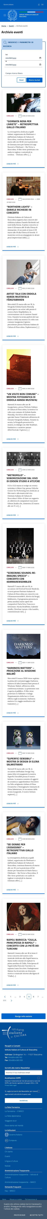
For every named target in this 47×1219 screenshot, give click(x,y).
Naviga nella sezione (23, 1016)
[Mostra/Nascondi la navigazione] (4, 15)
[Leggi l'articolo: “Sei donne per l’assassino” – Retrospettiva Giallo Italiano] (23, 825)
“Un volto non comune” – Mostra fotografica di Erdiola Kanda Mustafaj (23, 397)
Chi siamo (9, 1151)
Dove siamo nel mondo (14, 1125)
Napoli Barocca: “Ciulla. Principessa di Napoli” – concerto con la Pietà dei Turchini (23, 944)
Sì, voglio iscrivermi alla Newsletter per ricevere (21, 1091)
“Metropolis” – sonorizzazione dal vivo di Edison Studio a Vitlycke (23, 478)
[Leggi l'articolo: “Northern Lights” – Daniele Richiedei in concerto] (23, 185)
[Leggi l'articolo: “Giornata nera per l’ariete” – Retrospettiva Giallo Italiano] (23, 102)
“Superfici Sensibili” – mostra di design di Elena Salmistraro (23, 761)
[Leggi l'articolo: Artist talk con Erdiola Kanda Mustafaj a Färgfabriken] (23, 271)
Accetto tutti (36, 1215)
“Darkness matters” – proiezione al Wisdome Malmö (21, 671)
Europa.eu (12, 1140)
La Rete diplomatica (13, 1115)
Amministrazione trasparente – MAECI (20, 1182)
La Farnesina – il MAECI (14, 1111)
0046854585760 (15, 1057)
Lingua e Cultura (11, 1161)
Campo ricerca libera (14, 73)
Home (3, 26)
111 (4, 1000)
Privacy (7, 1085)
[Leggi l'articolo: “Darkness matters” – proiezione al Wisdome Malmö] (23, 646)
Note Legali (13, 1085)
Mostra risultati (34, 80)
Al (6, 61)
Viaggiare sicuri (11, 1120)
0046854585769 (16, 1060)
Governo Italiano (8, 4)
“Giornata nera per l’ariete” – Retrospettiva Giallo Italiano (22, 124)
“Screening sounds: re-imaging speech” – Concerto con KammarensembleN (21, 577)
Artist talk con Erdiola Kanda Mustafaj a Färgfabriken (21, 297)
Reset (21, 80)
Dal (7, 54)
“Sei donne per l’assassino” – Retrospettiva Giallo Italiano (20, 848)
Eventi (11, 26)
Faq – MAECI (10, 1190)
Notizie (7, 1165)
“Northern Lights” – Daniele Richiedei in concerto (19, 210)
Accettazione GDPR (13, 1077)
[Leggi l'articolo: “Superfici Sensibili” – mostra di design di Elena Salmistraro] (23, 737)
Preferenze (20, 1215)
